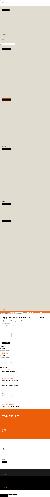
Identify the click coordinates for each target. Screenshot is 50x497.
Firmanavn (3, 450)
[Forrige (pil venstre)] (2, 496)
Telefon (3, 452)
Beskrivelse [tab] (3, 352)
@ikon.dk (5, 430)
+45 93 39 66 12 (4, 431)
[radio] (14, 325)
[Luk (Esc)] (15, 494)
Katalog (3, 313)
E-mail (3, 454)
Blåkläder (9, 323)
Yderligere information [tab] (5, 353)
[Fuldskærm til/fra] (6, 494)
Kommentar (3, 459)
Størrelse (6, 325)
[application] (3, 8)
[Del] (10, 494)
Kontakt (5, 483)
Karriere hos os (6, 487)
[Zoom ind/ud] (2, 494)
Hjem (0, 313)
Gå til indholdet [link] (2, 0)
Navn (2, 448)
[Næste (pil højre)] (6, 496)
